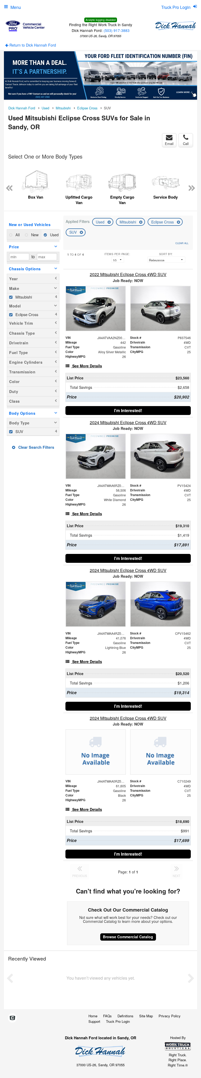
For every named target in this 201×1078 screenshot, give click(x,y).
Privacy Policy (170, 1015)
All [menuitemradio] (17, 234)
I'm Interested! (128, 410)
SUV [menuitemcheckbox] (18, 431)
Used (100, 221)
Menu (15, 7)
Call (186, 143)
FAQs (107, 1015)
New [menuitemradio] (34, 234)
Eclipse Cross (163, 221)
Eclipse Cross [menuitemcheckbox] (26, 314)
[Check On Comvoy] (12, 1018)
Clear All (181, 243)
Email (169, 143)
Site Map (146, 1015)
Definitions (125, 1015)
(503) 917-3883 (117, 30)
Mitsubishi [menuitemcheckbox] (23, 297)
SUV (73, 232)
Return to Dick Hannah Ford (32, 45)
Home (92, 1015)
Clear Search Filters (35, 447)
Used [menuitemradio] (54, 234)
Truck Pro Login (118, 1021)
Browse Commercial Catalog (128, 936)
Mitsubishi (128, 221)
